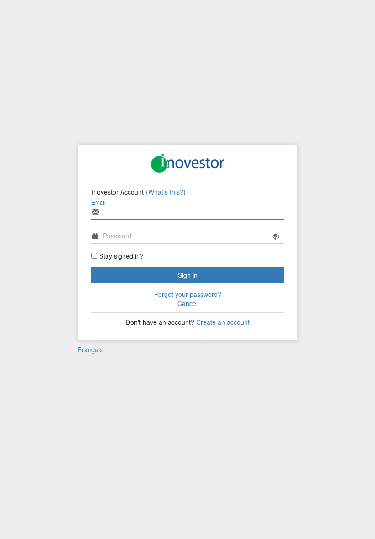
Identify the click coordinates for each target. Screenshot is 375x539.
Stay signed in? (121, 255)
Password (117, 235)
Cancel (187, 303)
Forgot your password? (187, 294)
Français (90, 349)
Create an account (223, 322)
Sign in (188, 275)
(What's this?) (166, 191)
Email (98, 202)
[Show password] (276, 237)
